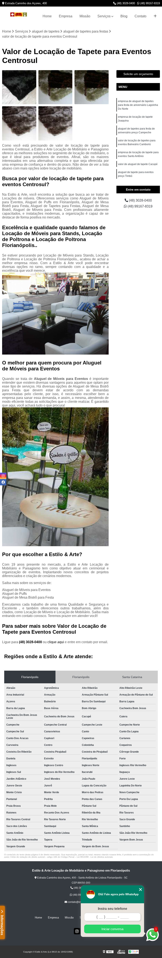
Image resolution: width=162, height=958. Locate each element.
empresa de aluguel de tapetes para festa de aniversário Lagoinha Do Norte (138, 105)
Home (47, 16)
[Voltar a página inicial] (18, 16)
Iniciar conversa (112, 929)
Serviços (104, 16)
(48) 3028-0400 (125, 3)
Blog (123, 16)
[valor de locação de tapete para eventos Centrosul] (55, 123)
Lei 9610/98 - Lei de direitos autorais (95, 857)
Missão (85, 16)
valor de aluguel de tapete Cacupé (138, 164)
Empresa (65, 16)
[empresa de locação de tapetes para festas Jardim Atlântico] (19, 87)
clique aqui (55, 642)
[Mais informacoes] (155, 16)
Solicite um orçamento (138, 74)
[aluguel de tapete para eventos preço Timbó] (91, 87)
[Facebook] (3, 482)
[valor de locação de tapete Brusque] (19, 123)
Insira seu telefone (112, 908)
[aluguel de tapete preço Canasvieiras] (55, 87)
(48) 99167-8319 (149, 3)
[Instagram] (77, 931)
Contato (140, 16)
